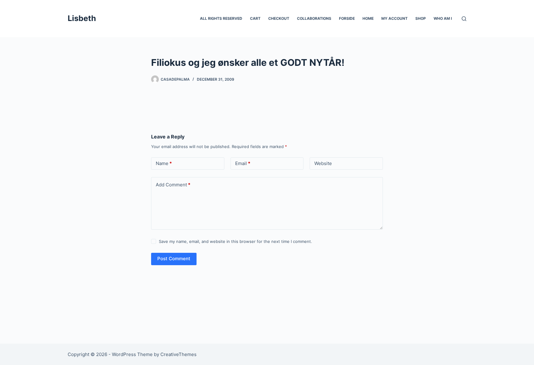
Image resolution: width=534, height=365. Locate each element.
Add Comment (173, 185)
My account (394, 18)
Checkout (278, 18)
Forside (347, 18)
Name (164, 163)
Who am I (443, 18)
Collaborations (314, 18)
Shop (420, 18)
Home (368, 18)
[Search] (464, 18)
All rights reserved (221, 18)
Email (242, 163)
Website (323, 163)
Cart (255, 18)
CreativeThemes (178, 354)
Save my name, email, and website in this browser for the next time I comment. (235, 241)
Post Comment (173, 258)
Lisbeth (82, 18)
